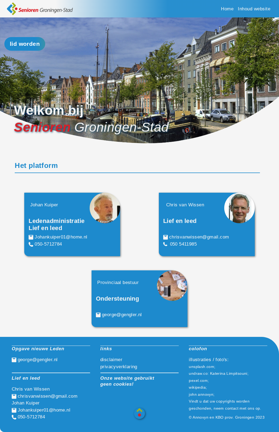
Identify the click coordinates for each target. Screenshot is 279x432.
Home (227, 9)
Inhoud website (254, 9)
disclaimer (111, 359)
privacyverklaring (118, 366)
